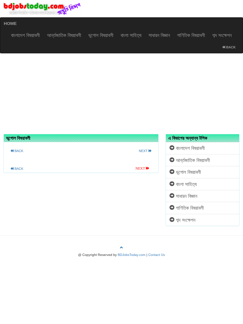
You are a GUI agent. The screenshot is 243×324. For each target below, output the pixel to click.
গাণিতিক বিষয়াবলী (191, 35)
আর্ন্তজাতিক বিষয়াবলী (64, 35)
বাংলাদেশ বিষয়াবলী (25, 35)
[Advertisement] (121, 91)
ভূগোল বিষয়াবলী (100, 35)
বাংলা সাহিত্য (131, 35)
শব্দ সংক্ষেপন (222, 35)
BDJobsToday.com (131, 255)
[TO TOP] (121, 248)
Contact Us (156, 255)
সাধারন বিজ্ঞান (159, 35)
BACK (230, 47)
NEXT (144, 151)
